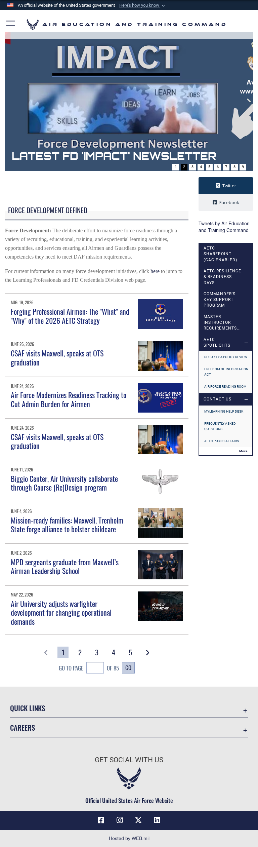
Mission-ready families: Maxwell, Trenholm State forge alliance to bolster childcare (67, 524)
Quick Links (27, 708)
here (155, 271)
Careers (22, 727)
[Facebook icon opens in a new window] (101, 820)
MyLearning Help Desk (223, 411)
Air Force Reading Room (225, 386)
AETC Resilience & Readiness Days (222, 277)
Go (128, 667)
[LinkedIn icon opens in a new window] (157, 820)
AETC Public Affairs (221, 441)
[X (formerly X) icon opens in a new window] (138, 820)
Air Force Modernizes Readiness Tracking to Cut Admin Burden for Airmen (68, 399)
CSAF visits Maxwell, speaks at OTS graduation (57, 357)
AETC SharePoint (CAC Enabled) (220, 254)
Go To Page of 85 (89, 668)
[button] (142, 5)
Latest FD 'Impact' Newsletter (114, 156)
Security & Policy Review (225, 357)
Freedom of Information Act (226, 372)
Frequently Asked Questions (220, 426)
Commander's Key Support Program (219, 300)
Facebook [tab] (229, 202)
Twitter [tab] (229, 186)
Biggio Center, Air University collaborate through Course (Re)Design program (64, 483)
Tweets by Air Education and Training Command (224, 226)
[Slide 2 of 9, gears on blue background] (129, 101)
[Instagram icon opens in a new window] (120, 820)
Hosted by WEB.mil (129, 838)
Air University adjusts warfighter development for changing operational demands (61, 612)
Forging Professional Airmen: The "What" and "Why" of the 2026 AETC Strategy (70, 315)
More (243, 451)
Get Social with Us (129, 760)
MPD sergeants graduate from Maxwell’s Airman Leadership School (65, 566)
